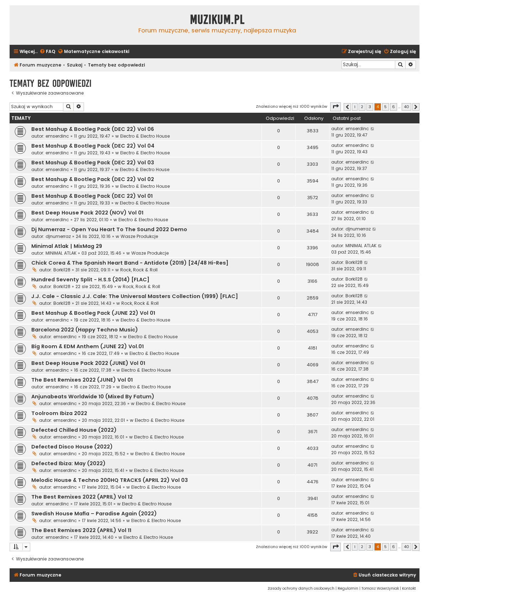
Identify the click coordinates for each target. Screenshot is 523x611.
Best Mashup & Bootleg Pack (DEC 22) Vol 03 (92, 162)
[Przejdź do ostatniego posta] (372, 129)
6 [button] (393, 107)
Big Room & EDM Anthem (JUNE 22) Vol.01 (87, 346)
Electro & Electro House (145, 136)
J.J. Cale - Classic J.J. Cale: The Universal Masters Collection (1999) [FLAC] (134, 296)
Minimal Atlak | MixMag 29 (66, 246)
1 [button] (354, 107)
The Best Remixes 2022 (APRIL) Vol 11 (81, 530)
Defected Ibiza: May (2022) (68, 463)
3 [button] (370, 107)
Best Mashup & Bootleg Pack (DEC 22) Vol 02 (92, 179)
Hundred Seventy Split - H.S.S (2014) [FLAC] (90, 279)
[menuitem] (47, 52)
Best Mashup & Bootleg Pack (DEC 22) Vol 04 (92, 145)
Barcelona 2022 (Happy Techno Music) (84, 329)
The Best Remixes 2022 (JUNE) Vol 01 (82, 379)
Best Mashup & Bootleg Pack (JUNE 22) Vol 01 (93, 313)
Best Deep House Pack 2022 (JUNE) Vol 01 (88, 363)
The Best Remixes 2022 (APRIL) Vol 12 (82, 496)
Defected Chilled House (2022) (74, 430)
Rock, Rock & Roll (139, 270)
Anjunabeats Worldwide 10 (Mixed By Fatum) (92, 396)
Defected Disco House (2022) (72, 446)
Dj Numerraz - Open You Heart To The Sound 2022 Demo (109, 229)
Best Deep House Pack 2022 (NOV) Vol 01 (87, 212)
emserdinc (57, 136)
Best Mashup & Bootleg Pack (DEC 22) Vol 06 (92, 129)
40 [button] (406, 107)
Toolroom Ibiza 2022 (59, 413)
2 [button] (362, 107)
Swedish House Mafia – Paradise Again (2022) (94, 513)
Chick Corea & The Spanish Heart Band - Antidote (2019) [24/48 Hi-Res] (129, 262)
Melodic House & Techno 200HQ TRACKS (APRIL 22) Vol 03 (109, 480)
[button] (335, 106)
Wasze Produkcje (139, 236)
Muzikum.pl (217, 19)
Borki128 (61, 270)
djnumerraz (58, 236)
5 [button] (385, 107)
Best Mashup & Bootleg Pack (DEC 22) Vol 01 (92, 196)
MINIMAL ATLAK (61, 253)
